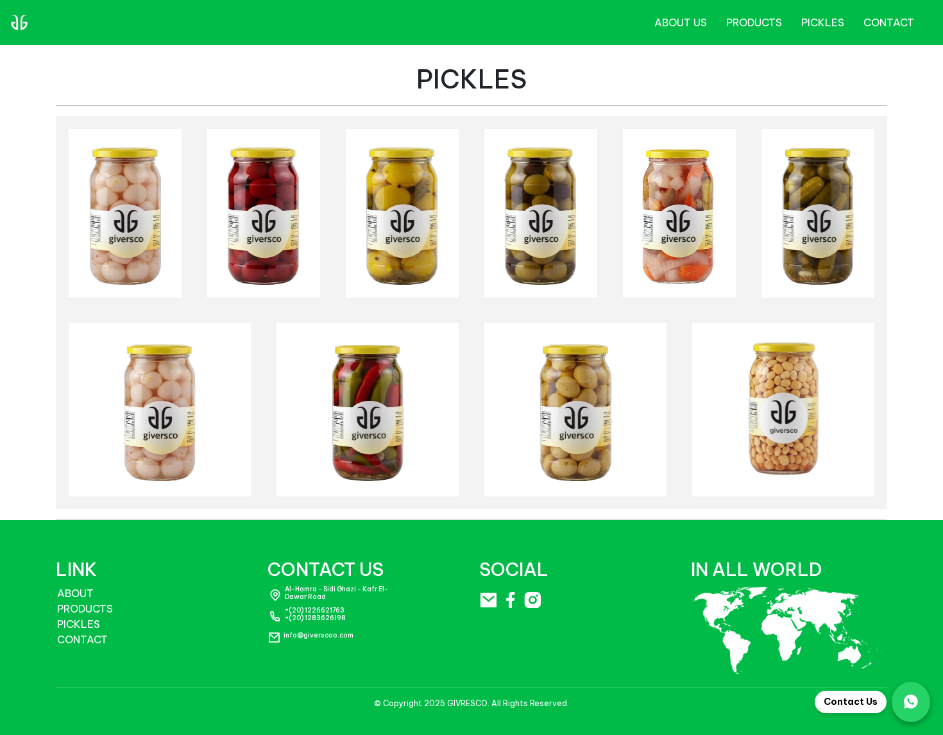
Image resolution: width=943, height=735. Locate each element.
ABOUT (75, 593)
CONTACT (888, 22)
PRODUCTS (85, 608)
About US (680, 22)
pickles (822, 22)
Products (754, 22)
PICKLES (78, 624)
